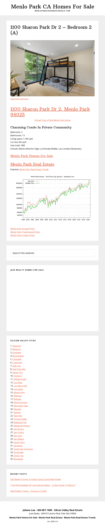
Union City (19, 455)
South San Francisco (23, 449)
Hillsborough (20, 379)
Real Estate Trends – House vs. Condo (28, 491)
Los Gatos (18, 389)
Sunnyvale (18, 452)
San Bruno (19, 429)
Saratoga (18, 445)
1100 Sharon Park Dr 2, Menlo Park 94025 (50, 111)
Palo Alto (18, 415)
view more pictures (19, 98)
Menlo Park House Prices (22, 228)
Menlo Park (19, 392)
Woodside (18, 459)
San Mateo (19, 439)
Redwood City (20, 422)
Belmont (16, 349)
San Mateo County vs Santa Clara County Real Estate (35, 479)
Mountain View (21, 405)
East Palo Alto (19, 369)
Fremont (18, 375)
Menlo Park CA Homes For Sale (52, 6)
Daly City (16, 366)
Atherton (16, 346)
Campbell (16, 359)
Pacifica (17, 412)
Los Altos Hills (20, 385)
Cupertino (17, 362)
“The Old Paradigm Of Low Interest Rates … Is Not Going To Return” (43, 485)
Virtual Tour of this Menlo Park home (52, 120)
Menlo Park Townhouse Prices (25, 232)
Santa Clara (19, 442)
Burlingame (18, 356)
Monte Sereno (20, 402)
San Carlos (19, 432)
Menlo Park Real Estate (32, 164)
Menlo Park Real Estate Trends (34, 169)
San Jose (18, 435)
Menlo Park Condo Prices (22, 235)
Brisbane (16, 352)
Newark (17, 409)
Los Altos (18, 382)
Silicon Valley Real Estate (68, 510)
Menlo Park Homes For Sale (31, 156)
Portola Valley (20, 419)
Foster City (17, 372)
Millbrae (18, 395)
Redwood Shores (22, 425)
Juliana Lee (29, 510)
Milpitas (17, 399)
